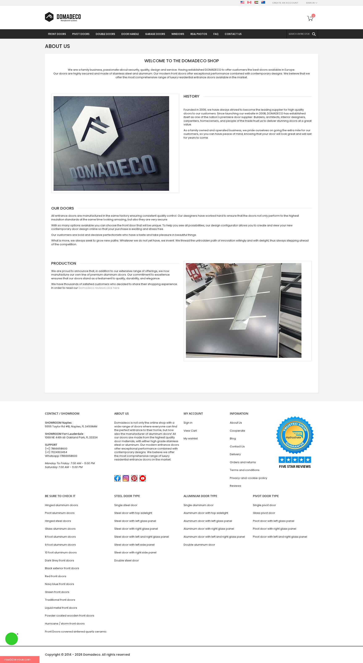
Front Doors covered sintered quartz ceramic (76, 632)
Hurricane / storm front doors (65, 624)
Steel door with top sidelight (133, 513)
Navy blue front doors (59, 584)
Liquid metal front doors (61, 608)
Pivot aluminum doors (60, 513)
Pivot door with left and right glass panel (280, 537)
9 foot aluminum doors (60, 545)
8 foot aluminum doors (60, 537)
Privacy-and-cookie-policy (248, 478)
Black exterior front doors (62, 568)
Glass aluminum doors (60, 529)
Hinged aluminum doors (61, 505)
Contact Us (237, 446)
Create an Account (285, 2)
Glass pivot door (264, 513)
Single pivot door (264, 505)
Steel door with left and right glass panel (141, 537)
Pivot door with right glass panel (274, 529)
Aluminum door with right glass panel (209, 529)
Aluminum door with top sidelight (206, 513)
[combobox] (302, 34)
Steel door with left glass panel (135, 521)
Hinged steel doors (58, 521)
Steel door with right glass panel (136, 529)
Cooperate (237, 431)
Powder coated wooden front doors (69, 616)
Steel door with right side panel (135, 552)
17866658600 (68, 456)
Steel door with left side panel (134, 545)
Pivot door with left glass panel (273, 521)
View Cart (190, 431)
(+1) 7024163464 (56, 452)
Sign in (188, 423)
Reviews (235, 486)
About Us (236, 423)
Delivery (235, 454)
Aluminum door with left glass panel (208, 521)
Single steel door (125, 505)
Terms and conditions (244, 470)
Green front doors (57, 592)
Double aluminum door (199, 545)
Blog (233, 438)
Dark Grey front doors (59, 560)
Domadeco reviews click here (99, 288)
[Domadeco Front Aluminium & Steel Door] (63, 17)
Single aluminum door (199, 505)
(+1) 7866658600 (56, 449)
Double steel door (126, 560)
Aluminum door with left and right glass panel (214, 537)
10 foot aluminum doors (61, 552)
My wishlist (191, 438)
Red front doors (55, 576)
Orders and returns (243, 462)
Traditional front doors (60, 600)
